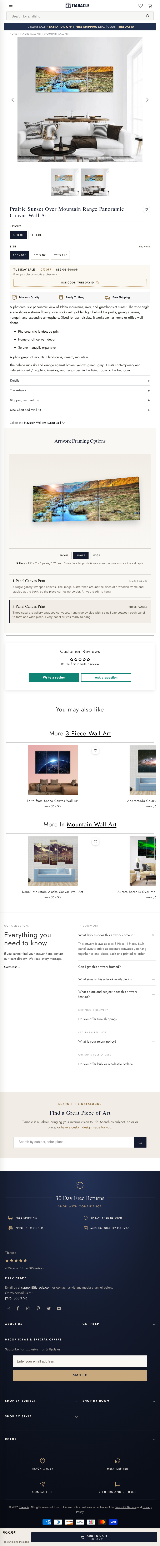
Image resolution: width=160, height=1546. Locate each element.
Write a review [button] (54, 677)
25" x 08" (19, 255)
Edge (96, 555)
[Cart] (150, 5)
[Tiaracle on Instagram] (28, 1308)
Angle (80, 555)
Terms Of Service (125, 1507)
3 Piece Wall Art (88, 733)
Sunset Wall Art (56, 423)
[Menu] (10, 5)
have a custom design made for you (86, 1127)
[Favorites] (140, 5)
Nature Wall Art (30, 33)
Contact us (12, 967)
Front (64, 555)
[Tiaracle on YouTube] (59, 1308)
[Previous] (13, 99)
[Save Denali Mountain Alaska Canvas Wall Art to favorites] (95, 841)
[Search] (147, 15)
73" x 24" (60, 255)
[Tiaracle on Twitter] (48, 1308)
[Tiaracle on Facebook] (18, 1308)
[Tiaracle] (77, 5)
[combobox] (74, 16)
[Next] (147, 99)
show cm (144, 246)
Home (13, 33)
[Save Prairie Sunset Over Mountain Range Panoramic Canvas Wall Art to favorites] (146, 209)
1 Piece (37, 235)
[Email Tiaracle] (8, 1308)
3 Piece (18, 235)
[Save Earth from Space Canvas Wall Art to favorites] (95, 750)
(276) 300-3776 (16, 1298)
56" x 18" (40, 255)
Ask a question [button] (106, 677)
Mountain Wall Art (56, 33)
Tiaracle (24, 1507)
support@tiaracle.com (36, 1287)
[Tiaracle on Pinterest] (38, 1308)
